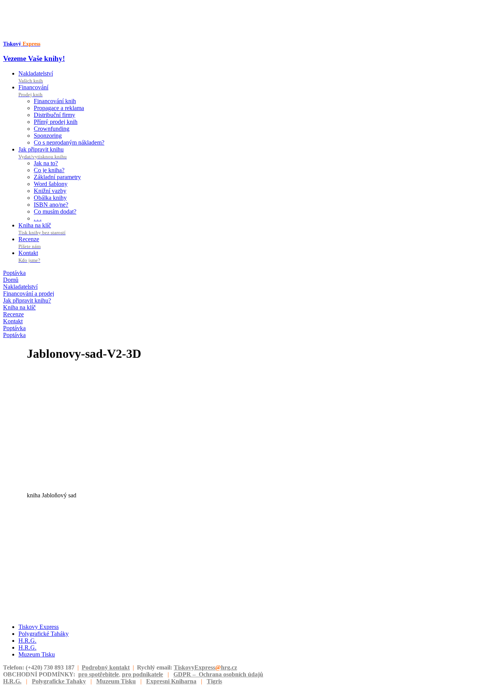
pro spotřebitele (98, 674)
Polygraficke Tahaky (59, 681)
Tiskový (21, 44)
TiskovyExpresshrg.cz (205, 667)
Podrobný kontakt (106, 667)
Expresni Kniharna (171, 681)
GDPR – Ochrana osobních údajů (218, 674)
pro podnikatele (142, 674)
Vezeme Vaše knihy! (34, 58)
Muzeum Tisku (116, 681)
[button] (14, 273)
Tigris (214, 681)
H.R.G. (12, 681)
